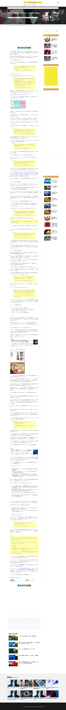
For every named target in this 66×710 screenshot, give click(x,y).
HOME (9, 25)
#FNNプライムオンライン (18, 131)
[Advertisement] (24, 36)
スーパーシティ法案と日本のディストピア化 (26, 648)
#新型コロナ (24, 212)
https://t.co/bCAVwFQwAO (26, 293)
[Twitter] (20, 48)
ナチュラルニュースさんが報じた (18, 559)
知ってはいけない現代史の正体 (15, 349)
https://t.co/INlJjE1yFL (19, 163)
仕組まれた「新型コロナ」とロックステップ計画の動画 (21, 450)
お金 (46, 70)
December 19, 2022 (27, 237)
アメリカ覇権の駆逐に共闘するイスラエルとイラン (54, 58)
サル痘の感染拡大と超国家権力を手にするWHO (39, 699)
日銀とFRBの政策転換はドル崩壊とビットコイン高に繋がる (54, 46)
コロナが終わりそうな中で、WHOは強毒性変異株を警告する (39, 688)
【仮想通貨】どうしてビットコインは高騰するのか (54, 232)
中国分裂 (28, 17)
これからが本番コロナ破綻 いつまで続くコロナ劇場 (28, 655)
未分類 (46, 79)
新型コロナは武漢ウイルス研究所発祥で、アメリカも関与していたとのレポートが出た (28, 643)
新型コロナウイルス (34, 17)
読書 (46, 84)
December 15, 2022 (31, 133)
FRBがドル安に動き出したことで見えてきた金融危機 (19, 399)
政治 (15, 17)
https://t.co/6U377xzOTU (18, 146)
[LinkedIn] (28, 48)
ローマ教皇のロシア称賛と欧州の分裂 (54, 205)
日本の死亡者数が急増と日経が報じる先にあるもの (26, 699)
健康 (14, 17)
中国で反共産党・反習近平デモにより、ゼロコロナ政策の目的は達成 (22, 51)
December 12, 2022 (17, 296)
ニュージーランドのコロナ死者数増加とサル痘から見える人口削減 (13, 699)
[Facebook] (18, 48)
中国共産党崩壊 (24, 17)
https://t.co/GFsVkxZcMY (27, 278)
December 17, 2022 (28, 70)
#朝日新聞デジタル (19, 212)
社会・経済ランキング (13, 581)
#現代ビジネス (25, 163)
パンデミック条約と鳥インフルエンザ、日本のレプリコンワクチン (54, 53)
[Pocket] (24, 48)
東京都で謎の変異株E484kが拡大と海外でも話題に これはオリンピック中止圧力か (54, 225)
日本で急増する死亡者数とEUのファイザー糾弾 (52, 688)
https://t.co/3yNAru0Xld (30, 212)
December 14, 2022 (27, 148)
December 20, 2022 (27, 87)
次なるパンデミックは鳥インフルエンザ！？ (13, 688)
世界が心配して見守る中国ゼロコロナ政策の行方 (22, 174)
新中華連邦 (30, 17)
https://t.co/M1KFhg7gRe (18, 423)
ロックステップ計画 (20, 17)
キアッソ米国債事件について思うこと (54, 187)
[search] (58, 8)
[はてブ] (22, 48)
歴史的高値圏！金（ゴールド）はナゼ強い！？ (54, 199)
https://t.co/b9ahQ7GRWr (26, 131)
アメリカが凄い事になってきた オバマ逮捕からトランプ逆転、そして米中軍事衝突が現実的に (28, 662)
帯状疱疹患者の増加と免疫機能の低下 (52, 698)
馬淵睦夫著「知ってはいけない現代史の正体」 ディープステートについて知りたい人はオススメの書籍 (21, 341)
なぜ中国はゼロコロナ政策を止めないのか (31, 172)
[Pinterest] (30, 48)
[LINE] (26, 48)
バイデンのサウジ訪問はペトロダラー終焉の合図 (27, 636)
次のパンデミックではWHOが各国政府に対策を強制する (22, 568)
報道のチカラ (29, 196)
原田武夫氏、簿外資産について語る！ (54, 212)
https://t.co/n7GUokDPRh (21, 524)
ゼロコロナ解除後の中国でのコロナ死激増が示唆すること (21, 25)
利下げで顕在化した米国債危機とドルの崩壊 (54, 39)
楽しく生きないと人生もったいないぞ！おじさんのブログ (35, 706)
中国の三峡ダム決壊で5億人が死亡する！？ (54, 193)
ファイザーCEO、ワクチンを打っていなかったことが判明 (54, 181)
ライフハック (47, 72)
